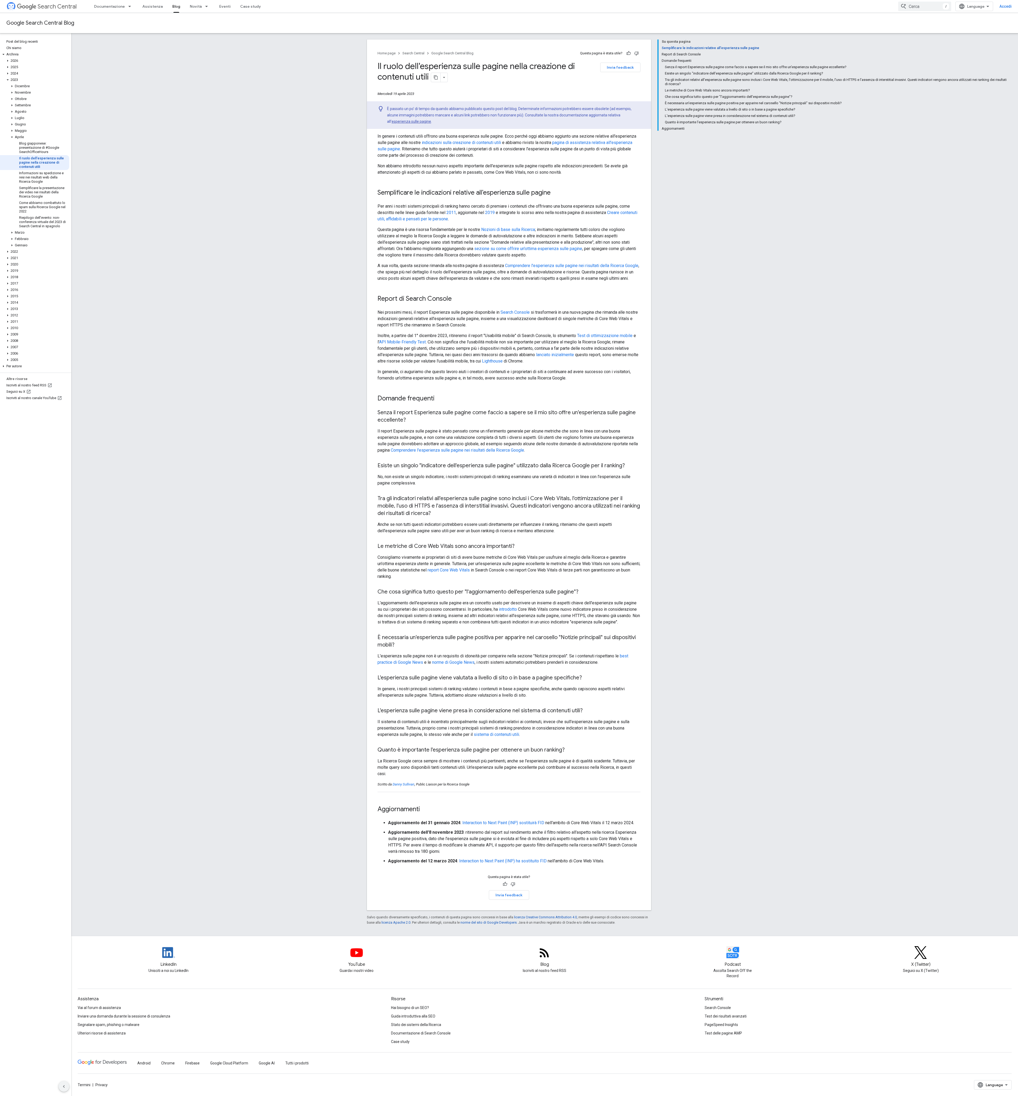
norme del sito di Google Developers (488, 922)
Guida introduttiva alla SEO (413, 1016)
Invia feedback (620, 67)
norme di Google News (453, 662)
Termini (84, 1085)
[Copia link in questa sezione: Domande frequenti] (440, 399)
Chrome (168, 1063)
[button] (34, 54)
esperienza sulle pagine (411, 121)
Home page (387, 53)
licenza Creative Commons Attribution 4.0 (545, 917)
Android (144, 1063)
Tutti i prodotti (297, 1063)
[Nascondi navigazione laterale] (64, 1086)
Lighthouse (492, 361)
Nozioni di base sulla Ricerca (508, 229)
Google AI (267, 1063)
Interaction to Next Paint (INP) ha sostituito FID (503, 860)
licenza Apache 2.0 (395, 922)
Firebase (192, 1063)
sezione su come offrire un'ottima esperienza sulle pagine (528, 248)
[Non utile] (636, 53)
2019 (490, 212)
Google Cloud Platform (229, 1063)
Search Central (57, 6)
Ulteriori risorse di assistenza (102, 1033)
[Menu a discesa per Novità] (208, 6)
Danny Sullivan (403, 784)
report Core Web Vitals (449, 570)
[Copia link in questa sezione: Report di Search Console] (457, 299)
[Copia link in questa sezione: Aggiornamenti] (427, 809)
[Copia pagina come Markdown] (436, 77)
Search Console (515, 312)
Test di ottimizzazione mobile (605, 335)
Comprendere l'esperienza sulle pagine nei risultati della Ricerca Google (571, 265)
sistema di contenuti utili (496, 734)
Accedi (1005, 6)
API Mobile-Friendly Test (402, 341)
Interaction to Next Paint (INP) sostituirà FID (503, 822)
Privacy (101, 1085)
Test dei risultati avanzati (726, 1016)
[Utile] (629, 53)
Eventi (225, 6)
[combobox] (924, 6)
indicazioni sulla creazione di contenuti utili (461, 142)
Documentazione (109, 6)
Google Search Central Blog (40, 23)
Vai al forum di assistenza (99, 1008)
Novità (196, 6)
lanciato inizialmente (555, 354)
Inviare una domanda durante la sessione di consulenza (124, 1016)
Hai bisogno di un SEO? (410, 1008)
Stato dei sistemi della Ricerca (416, 1025)
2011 (451, 212)
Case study (250, 6)
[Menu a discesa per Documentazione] (131, 6)
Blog (176, 6)
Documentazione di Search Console (421, 1033)
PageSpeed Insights (721, 1025)
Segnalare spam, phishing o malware (108, 1025)
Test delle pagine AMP (723, 1033)
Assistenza (152, 6)
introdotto (508, 609)
